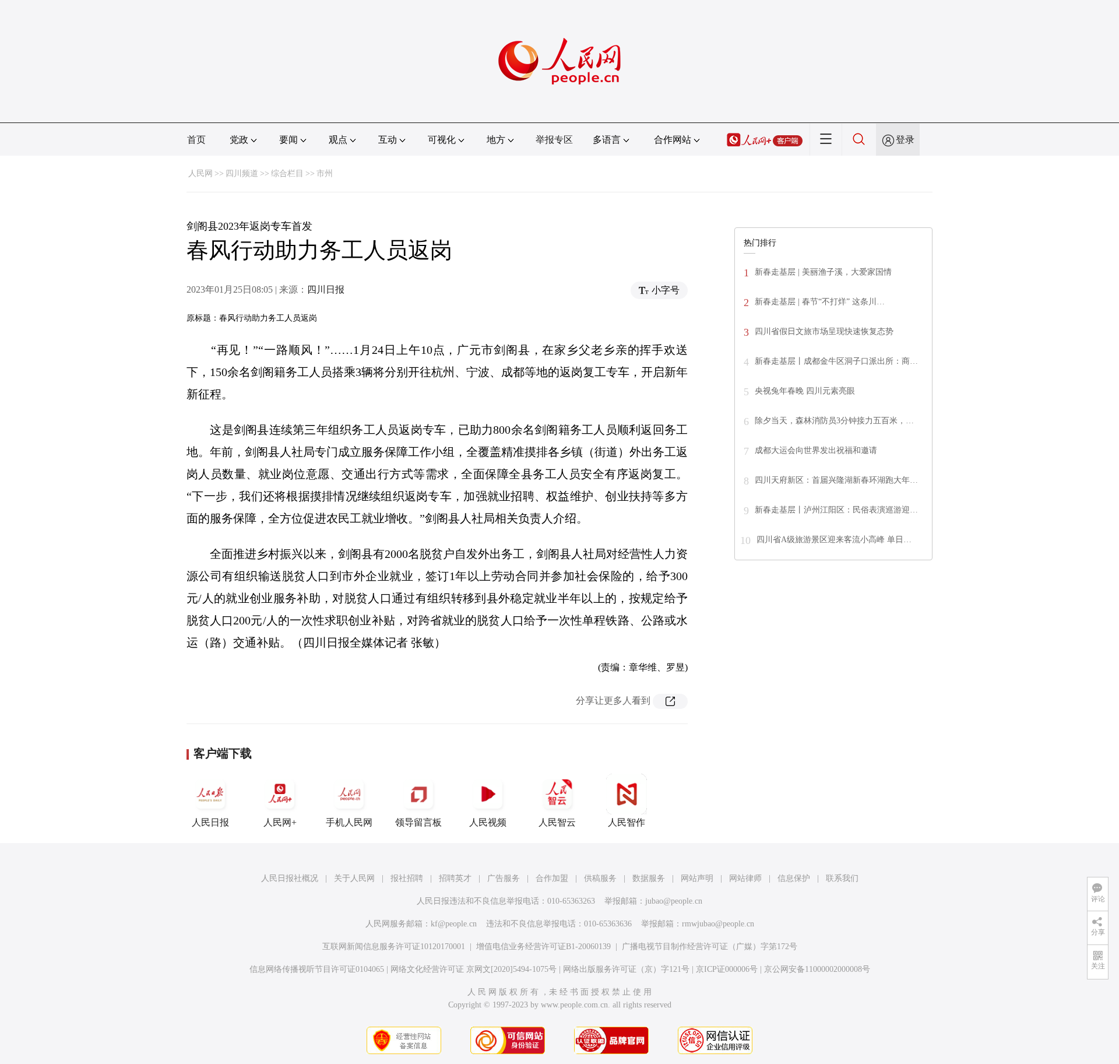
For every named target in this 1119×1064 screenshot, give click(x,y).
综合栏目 (287, 173)
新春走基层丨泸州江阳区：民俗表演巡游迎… (836, 509)
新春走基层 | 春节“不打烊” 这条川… (820, 301)
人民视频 (487, 822)
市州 (324, 173)
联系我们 (842, 878)
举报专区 (554, 140)
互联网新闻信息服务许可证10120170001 (393, 946)
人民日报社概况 (289, 878)
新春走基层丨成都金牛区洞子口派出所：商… (836, 361)
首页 (196, 140)
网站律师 (745, 878)
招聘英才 (455, 878)
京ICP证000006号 (727, 969)
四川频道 (242, 173)
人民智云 (557, 822)
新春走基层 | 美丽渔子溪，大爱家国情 (823, 272)
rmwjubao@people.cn (718, 923)
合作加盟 (552, 878)
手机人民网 (349, 822)
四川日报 (325, 289)
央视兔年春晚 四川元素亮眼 (805, 391)
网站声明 (697, 878)
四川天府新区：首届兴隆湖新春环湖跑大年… (836, 480)
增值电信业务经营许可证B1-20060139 (543, 946)
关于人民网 (354, 878)
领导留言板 (418, 822)
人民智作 (626, 822)
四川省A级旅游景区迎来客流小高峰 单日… (834, 539)
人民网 (200, 173)
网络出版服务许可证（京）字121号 (626, 969)
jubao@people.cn (673, 901)
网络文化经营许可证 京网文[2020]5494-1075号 (473, 969)
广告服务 (503, 878)
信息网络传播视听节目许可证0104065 (316, 969)
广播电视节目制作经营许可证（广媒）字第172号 (709, 946)
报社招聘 (406, 878)
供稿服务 (600, 878)
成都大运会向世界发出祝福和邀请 (816, 450)
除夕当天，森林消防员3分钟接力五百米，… (834, 420)
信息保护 (793, 878)
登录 (905, 140)
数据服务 (648, 878)
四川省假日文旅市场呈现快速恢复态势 (824, 331)
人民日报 (210, 822)
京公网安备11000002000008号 (817, 969)
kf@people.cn (454, 923)
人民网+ (280, 822)
